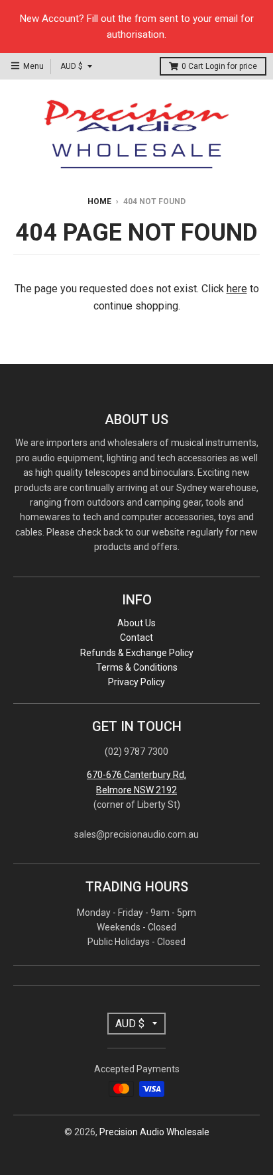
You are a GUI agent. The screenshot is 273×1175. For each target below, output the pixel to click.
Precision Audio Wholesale (154, 1132)
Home (99, 201)
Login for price (231, 66)
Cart (219, 66)
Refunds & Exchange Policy (136, 652)
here (237, 288)
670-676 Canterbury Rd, (136, 774)
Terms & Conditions (137, 667)
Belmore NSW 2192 (136, 790)
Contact (136, 637)
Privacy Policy (136, 682)
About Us (136, 623)
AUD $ (71, 66)
